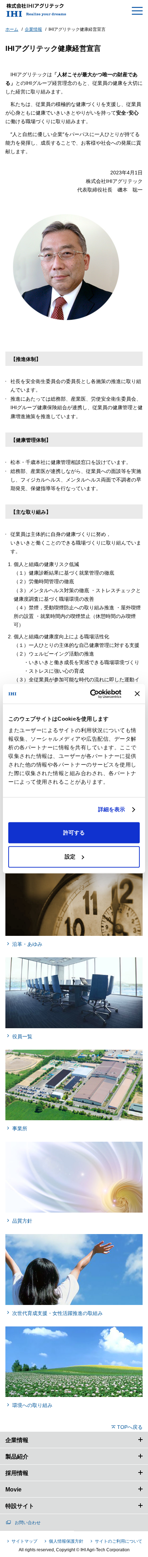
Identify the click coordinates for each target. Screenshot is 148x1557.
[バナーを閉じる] (137, 693)
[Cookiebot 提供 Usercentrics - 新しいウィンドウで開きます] (91, 693)
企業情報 (16, 1440)
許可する (74, 833)
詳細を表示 (111, 809)
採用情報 (16, 1473)
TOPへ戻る (130, 1427)
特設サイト (19, 1506)
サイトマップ (24, 1541)
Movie (13, 1489)
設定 (70, 857)
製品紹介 (16, 1457)
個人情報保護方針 (66, 1541)
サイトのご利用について (118, 1541)
